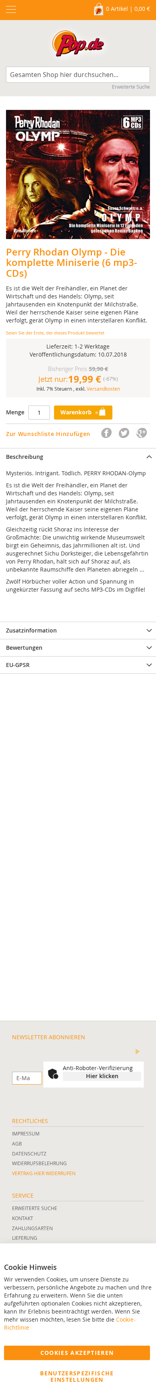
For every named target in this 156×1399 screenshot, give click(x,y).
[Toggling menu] (11, 9)
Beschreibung (24, 456)
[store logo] (78, 45)
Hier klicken (102, 1076)
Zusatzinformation (31, 630)
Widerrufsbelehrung (39, 1163)
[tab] (78, 456)
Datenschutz (29, 1153)
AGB (17, 1143)
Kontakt (22, 1218)
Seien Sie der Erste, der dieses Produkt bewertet (55, 333)
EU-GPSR (18, 665)
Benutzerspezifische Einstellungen (77, 1376)
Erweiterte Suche (131, 86)
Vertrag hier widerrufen (44, 1173)
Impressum (26, 1133)
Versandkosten (103, 388)
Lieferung (24, 1238)
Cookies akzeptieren (77, 1352)
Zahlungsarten (32, 1228)
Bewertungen (24, 647)
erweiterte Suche (34, 1208)
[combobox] (78, 75)
